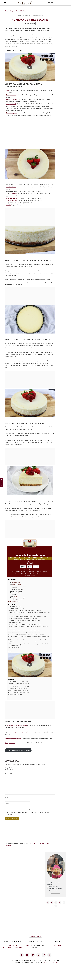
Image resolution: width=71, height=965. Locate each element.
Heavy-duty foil (11, 104)
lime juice (15, 193)
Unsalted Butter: (11, 187)
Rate (36, 566)
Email (7, 803)
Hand (7, 90)
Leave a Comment (38, 15)
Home (6, 11)
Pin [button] (30, 566)
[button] (27, 561)
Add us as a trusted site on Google (19, 750)
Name (7, 797)
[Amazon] (55, 905)
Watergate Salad (10, 743)
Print (24, 566)
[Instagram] (60, 902)
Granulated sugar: (11, 200)
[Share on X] (1, 485)
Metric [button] (18, 601)
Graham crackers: (11, 198)
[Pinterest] (55, 902)
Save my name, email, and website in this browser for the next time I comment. (28, 813)
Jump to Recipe (30, 23)
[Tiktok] (64, 902)
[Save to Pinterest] (1, 482)
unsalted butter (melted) (20, 586)
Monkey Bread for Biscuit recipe (17, 725)
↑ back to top (35, 936)
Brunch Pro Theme (50, 962)
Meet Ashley (58, 945)
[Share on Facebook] (1, 479)
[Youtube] (51, 902)
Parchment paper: (11, 113)
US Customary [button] (12, 601)
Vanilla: (8, 205)
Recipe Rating (9, 768)
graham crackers (16, 582)
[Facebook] (47, 902)
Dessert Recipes (21, 11)
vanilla (15, 596)
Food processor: (11, 95)
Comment (8, 774)
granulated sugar (16, 584)
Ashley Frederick (31, 575)
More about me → (55, 893)
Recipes (12, 11)
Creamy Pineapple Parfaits (13, 738)
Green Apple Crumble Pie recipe (19, 732)
